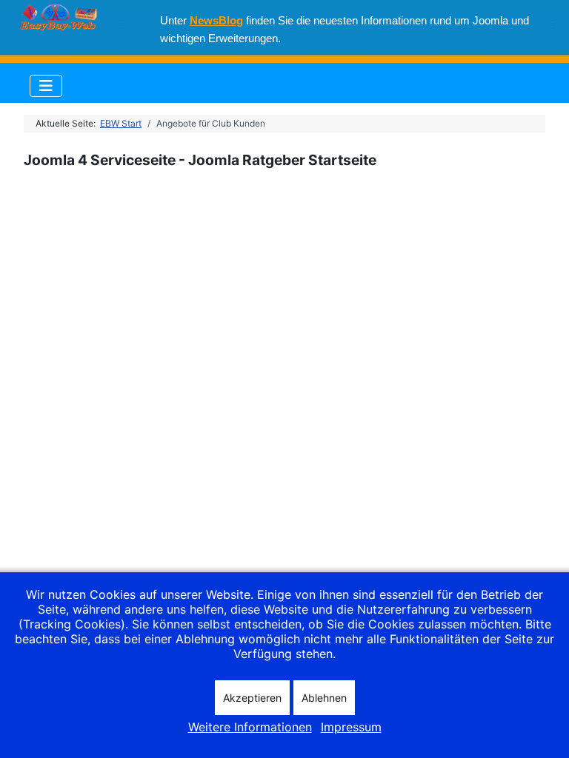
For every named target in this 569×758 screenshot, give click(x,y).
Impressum (351, 727)
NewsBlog (216, 21)
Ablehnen (324, 697)
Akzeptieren (252, 697)
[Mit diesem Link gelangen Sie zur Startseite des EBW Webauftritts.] (53, 8)
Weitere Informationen (250, 727)
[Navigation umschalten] (46, 86)
